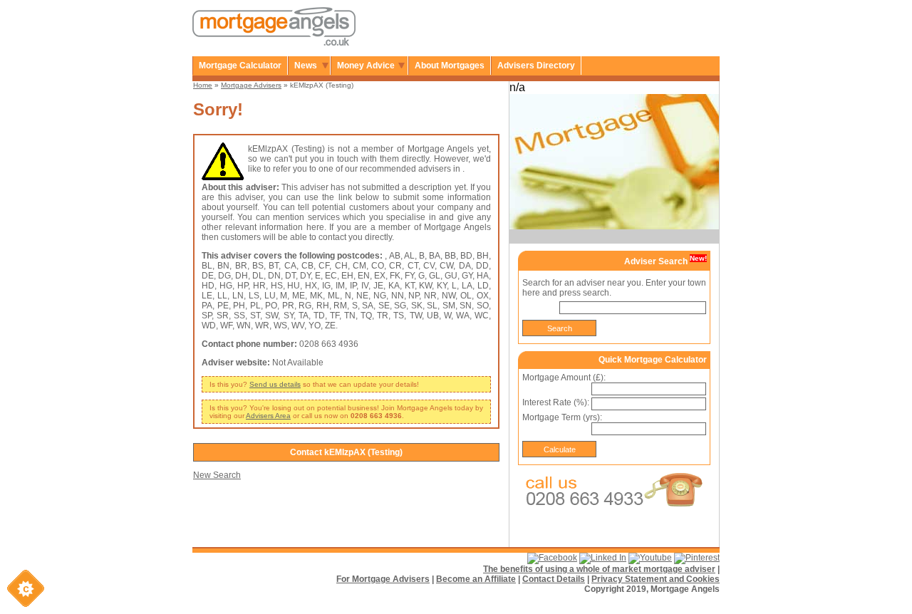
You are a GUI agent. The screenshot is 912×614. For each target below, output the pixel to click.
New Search (217, 475)
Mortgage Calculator (240, 66)
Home (202, 85)
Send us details (275, 384)
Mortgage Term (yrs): (562, 417)
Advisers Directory (536, 66)
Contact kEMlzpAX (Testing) (346, 452)
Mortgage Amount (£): (564, 378)
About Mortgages (449, 66)
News (305, 66)
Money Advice (366, 66)
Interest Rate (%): (555, 402)
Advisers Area (268, 416)
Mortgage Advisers (251, 85)
